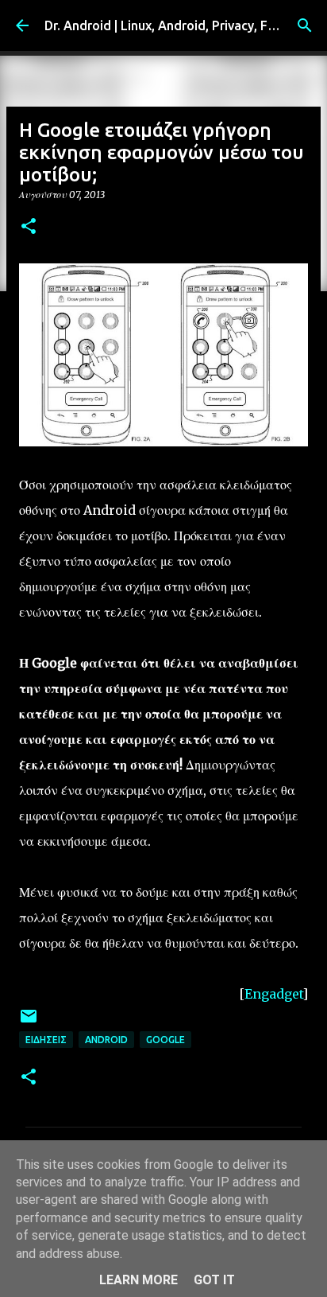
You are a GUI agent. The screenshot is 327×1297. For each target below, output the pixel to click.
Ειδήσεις (46, 1039)
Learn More (138, 1279)
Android (106, 1039)
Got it (214, 1279)
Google (165, 1039)
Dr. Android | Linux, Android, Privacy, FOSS (168, 25)
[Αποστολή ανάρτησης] (28, 1022)
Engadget (273, 994)
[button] (28, 227)
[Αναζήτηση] (304, 25)
